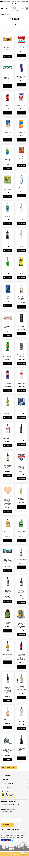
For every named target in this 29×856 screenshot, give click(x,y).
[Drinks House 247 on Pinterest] (13, 829)
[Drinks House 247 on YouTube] (10, 829)
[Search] (6, 7)
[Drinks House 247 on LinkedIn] (16, 829)
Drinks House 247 (11, 835)
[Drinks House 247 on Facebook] (5, 829)
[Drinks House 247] (14, 9)
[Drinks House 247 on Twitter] (2, 829)
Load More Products (8, 768)
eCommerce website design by (9, 837)
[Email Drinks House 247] (18, 829)
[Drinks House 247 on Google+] (7, 829)
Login (22, 8)
